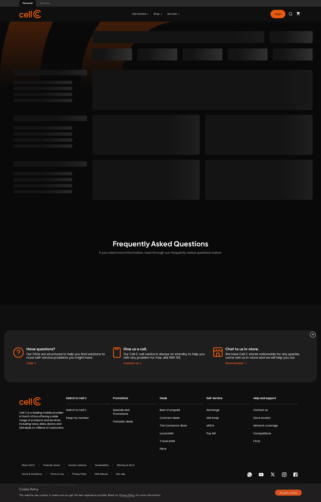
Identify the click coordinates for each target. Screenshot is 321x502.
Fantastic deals (123, 421)
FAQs (29, 363)
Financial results (51, 465)
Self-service (214, 398)
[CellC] (30, 14)
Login (278, 14)
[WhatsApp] (250, 475)
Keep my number (77, 418)
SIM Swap (212, 418)
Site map (120, 474)
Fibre (163, 449)
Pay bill (211, 433)
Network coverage (265, 425)
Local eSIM (166, 433)
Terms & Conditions (32, 474)
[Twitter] (273, 475)
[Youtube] (262, 475)
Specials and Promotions (121, 412)
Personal (28, 3)
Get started (139, 14)
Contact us (131, 363)
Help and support (264, 398)
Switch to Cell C (76, 398)
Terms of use (57, 474)
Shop (157, 14)
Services (172, 14)
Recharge (212, 410)
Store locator (234, 363)
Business (45, 3)
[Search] (290, 14)
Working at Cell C (126, 465)
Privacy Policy (79, 474)
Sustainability (102, 465)
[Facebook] (296, 475)
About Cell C (28, 465)
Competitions (262, 433)
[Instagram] (285, 475)
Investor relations (77, 465)
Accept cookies (288, 492)
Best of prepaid (170, 410)
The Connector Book (173, 425)
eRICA (210, 425)
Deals (163, 398)
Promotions (120, 398)
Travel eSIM (167, 441)
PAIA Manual (101, 474)
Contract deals (170, 418)
